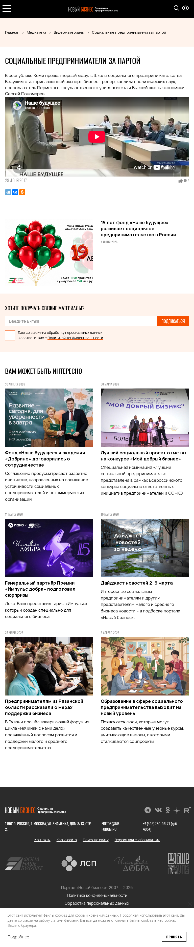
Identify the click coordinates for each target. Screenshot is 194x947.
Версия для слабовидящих (137, 839)
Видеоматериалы (69, 32)
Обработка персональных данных (97, 903)
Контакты (42, 839)
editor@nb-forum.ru (111, 826)
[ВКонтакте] (15, 192)
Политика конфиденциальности (97, 895)
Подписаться (173, 321)
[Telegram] (8, 192)
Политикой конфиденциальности (75, 338)
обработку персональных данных (74, 332)
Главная (12, 32)
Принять (174, 936)
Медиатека (36, 32)
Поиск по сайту (96, 839)
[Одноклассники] (22, 192)
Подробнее (18, 936)
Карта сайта (67, 839)
